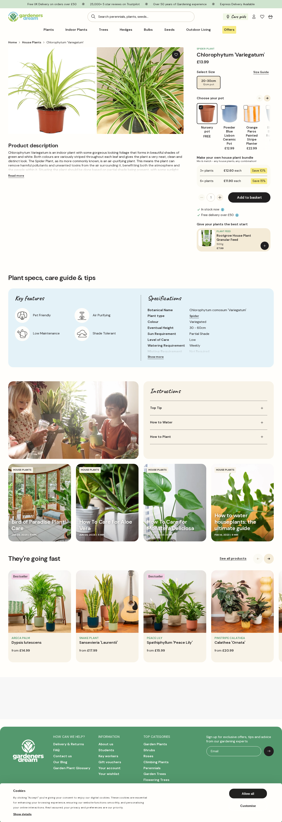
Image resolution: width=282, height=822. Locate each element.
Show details (22, 814)
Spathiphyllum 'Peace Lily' (170, 642)
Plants (49, 30)
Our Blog (60, 762)
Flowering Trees (156, 780)
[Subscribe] (269, 751)
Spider (194, 315)
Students (106, 750)
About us (105, 744)
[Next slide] (267, 98)
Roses (148, 756)
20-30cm (208, 82)
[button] (270, 17)
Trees (103, 30)
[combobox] (141, 17)
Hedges (126, 30)
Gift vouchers (109, 762)
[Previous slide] (259, 98)
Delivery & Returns (68, 744)
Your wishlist (108, 774)
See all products (233, 558)
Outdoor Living (198, 30)
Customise (248, 805)
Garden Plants (155, 744)
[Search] (93, 16)
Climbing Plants (156, 762)
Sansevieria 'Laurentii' (98, 642)
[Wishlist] (262, 17)
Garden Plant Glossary (71, 768)
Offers (229, 29)
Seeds (169, 30)
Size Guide (261, 72)
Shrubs (149, 750)
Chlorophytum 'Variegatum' (65, 42)
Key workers (108, 756)
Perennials (152, 768)
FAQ (56, 750)
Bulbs (148, 30)
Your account (109, 768)
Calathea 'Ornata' (229, 642)
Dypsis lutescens (26, 642)
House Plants (31, 42)
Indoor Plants (76, 30)
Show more (156, 356)
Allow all (248, 793)
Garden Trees (154, 774)
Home (12, 42)
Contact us (62, 756)
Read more (16, 175)
